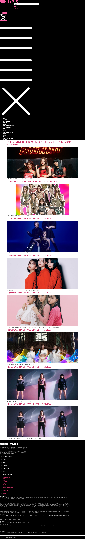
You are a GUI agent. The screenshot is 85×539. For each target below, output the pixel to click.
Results (16, 8)
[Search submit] (15, 6)
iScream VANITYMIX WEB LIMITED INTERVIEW (29, 218)
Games (3, 462)
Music (3, 471)
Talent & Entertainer (7, 474)
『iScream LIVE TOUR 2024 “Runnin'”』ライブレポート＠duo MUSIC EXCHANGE (39, 143)
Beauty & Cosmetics (7, 456)
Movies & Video (5, 469)
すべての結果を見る (19, 11)
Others (4, 472)
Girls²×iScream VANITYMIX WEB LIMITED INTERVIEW (32, 181)
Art (3, 475)
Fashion (4, 459)
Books (3, 457)
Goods (4, 463)
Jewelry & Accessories (7, 466)
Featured (4, 460)
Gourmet (4, 465)
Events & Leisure (6, 468)
